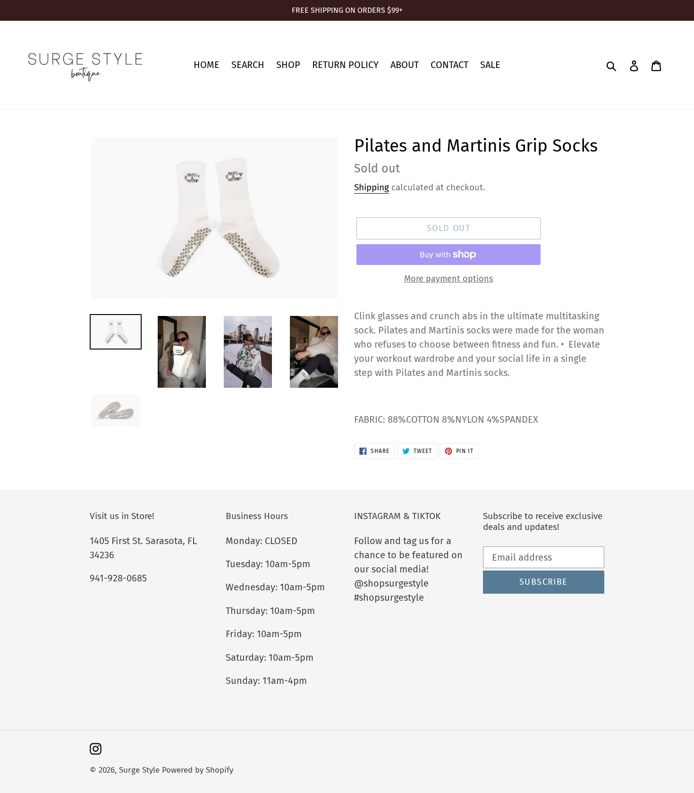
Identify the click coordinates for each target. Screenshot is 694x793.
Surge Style (139, 770)
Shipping (371, 187)
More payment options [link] (448, 278)
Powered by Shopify (197, 770)
